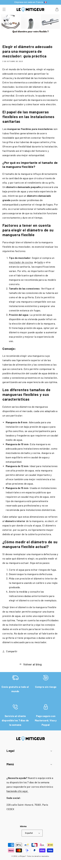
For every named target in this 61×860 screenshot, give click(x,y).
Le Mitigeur (22, 856)
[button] (4, 9)
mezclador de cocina (21, 262)
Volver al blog (32, 664)
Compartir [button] (11, 651)
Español (29, 833)
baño (40, 262)
